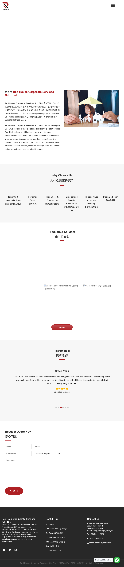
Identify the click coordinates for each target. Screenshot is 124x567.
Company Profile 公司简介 (56, 529)
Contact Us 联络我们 (54, 551)
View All (62, 327)
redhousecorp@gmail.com (100, 543)
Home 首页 (50, 524)
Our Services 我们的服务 (55, 537)
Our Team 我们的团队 (54, 533)
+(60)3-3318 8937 (96, 534)
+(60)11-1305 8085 (97, 538)
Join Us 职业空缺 (52, 546)
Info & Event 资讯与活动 (55, 542)
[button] (56, 407)
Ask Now (14, 491)
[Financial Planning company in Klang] (9, 6)
